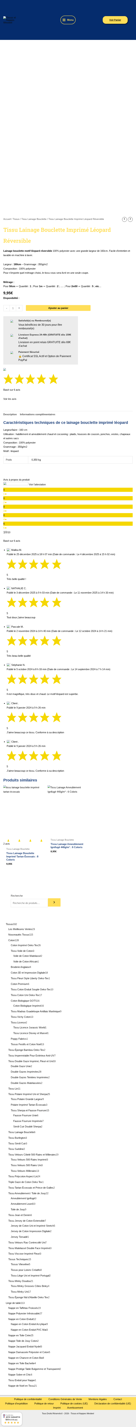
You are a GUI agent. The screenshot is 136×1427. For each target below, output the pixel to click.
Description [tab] (10, 414)
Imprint (57, 1407)
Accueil (7, 219)
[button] (115, 20)
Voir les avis (9, 398)
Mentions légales (98, 1399)
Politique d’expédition (16, 1403)
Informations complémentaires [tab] (37, 414)
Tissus (16, 219)
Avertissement (75, 1407)
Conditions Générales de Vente (65, 1399)
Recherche (17, 895)
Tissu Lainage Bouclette (33, 219)
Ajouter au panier (58, 308)
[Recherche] (54, 902)
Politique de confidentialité (28, 1399)
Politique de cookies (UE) (74, 1403)
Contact (117, 1399)
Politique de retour (44, 1403)
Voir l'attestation (37, 484)
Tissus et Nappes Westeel (30, 20)
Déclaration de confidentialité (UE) (112, 1403)
